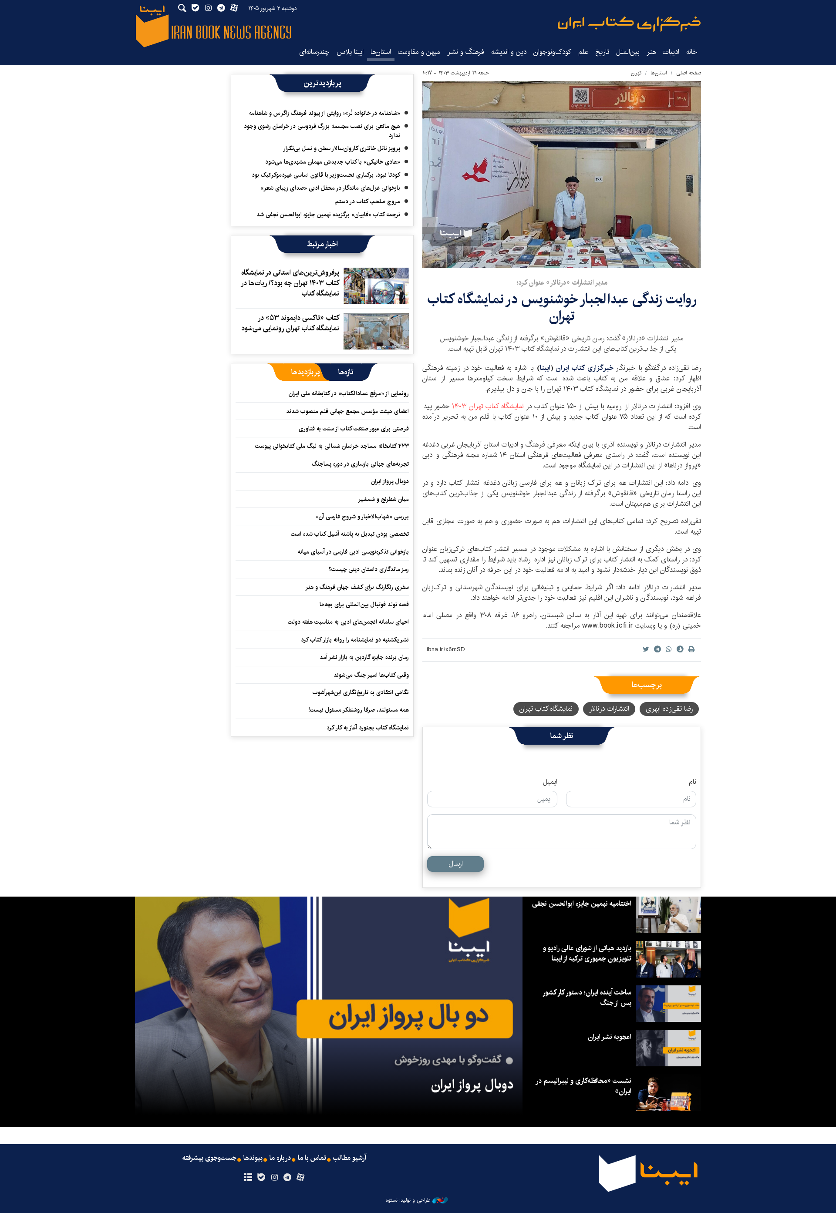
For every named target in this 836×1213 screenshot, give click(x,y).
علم (583, 52)
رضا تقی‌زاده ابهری (669, 709)
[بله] (261, 1177)
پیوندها (253, 1158)
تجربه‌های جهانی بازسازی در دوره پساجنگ (360, 464)
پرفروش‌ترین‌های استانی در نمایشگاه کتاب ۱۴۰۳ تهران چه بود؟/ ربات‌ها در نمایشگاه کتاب (290, 283)
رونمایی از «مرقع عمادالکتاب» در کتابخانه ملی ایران (349, 393)
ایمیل (550, 782)
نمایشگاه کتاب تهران (489, 406)
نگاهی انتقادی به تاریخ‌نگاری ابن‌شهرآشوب (359, 692)
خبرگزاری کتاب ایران (586, 368)
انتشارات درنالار (609, 709)
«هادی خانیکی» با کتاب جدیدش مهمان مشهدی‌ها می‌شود (332, 162)
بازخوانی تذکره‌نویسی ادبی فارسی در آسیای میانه (353, 552)
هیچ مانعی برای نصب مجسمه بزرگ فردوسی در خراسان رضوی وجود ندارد (322, 130)
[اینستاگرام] (274, 1177)
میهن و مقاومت (419, 52)
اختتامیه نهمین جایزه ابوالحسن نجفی (581, 904)
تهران (636, 73)
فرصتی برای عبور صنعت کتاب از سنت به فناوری (354, 428)
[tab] (346, 372)
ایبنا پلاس (350, 52)
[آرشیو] (248, 1177)
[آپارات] (300, 1177)
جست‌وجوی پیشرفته (209, 1158)
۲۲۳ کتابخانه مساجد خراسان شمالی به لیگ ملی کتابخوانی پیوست (332, 446)
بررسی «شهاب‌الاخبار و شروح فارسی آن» (362, 516)
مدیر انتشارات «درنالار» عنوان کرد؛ (561, 283)
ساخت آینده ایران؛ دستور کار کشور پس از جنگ (587, 998)
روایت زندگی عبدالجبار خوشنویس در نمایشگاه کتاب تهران (562, 307)
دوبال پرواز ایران (390, 481)
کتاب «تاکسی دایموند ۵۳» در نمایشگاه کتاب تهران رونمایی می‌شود (290, 323)
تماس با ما (312, 1158)
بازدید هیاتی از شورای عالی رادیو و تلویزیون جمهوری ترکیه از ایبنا (587, 953)
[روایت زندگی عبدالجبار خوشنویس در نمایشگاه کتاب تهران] (561, 174)
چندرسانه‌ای (314, 52)
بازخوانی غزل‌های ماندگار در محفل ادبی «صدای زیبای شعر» (330, 188)
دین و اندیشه (508, 52)
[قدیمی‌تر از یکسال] (376, 286)
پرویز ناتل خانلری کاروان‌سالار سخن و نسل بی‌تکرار (341, 148)
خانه (692, 52)
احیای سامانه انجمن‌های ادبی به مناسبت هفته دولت (348, 622)
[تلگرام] (287, 1177)
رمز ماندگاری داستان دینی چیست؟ (368, 569)
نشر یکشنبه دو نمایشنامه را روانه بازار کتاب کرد (355, 640)
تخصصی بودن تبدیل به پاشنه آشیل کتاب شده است (350, 534)
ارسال (455, 864)
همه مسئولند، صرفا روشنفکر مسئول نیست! (358, 710)
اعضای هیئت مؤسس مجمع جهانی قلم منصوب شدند (347, 411)
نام (692, 782)
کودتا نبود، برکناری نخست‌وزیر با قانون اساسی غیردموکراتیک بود (326, 175)
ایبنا (629, 24)
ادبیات (671, 52)
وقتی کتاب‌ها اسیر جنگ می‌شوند (371, 675)
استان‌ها (381, 52)
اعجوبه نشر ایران (609, 1037)
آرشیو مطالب (349, 1158)
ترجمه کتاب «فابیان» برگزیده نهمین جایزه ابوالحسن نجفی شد (328, 214)
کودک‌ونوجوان (552, 52)
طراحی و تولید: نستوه (408, 1200)
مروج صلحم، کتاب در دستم (367, 201)
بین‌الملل (628, 52)
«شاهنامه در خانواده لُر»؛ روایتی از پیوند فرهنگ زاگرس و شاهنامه (324, 113)
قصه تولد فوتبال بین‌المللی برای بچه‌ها (364, 604)
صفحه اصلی (688, 73)
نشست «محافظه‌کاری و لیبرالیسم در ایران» (583, 1086)
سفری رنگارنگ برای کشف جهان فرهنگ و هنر (357, 587)
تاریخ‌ (602, 52)
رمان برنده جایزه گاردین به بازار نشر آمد (364, 657)
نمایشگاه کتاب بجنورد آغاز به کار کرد (368, 728)
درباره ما (280, 1158)
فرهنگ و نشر (465, 52)
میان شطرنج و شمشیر (383, 499)
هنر (651, 52)
